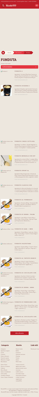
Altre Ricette (19, 333)
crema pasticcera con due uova (8, 1)
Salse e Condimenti (6, 372)
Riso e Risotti (4, 370)
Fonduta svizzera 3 (22, 86)
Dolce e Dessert (5, 356)
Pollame (3, 368)
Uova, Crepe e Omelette (7, 377)
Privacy (36, 392)
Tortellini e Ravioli (5, 375)
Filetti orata (18, 361)
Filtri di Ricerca (7, 67)
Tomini (17, 358)
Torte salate (4, 373)
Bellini (17, 351)
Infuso (17, 360)
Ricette (9, 52)
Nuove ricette (19, 349)
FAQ (32, 392)
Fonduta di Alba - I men (24, 229)
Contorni (3, 354)
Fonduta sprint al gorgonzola (22, 171)
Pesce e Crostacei (5, 366)
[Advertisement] (19, 28)
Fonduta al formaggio (23, 200)
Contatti (25, 395)
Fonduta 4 (19, 71)
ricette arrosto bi (20, 364)
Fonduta (28, 52)
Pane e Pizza (4, 364)
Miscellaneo (19, 52)
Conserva (18, 352)
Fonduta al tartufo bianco (25, 258)
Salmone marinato (20, 354)
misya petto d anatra (21, 375)
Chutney (18, 356)
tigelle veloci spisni (20, 366)
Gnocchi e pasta (5, 358)
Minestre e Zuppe (5, 360)
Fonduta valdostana (23, 243)
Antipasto (3, 349)
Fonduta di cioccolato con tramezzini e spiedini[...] (25, 273)
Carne (2, 352)
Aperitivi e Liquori (5, 351)
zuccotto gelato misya (22, 1)
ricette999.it (19, 381)
